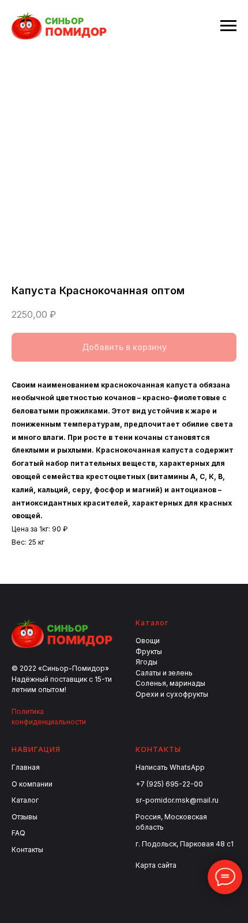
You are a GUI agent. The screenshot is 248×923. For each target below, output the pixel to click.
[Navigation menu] (228, 26)
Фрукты (149, 651)
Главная (26, 767)
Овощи (148, 640)
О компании (32, 784)
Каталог (25, 800)
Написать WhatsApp (170, 767)
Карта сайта (156, 865)
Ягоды (146, 662)
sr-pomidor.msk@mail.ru (177, 800)
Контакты (27, 849)
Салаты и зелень (164, 672)
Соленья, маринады (170, 683)
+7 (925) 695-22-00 (169, 784)
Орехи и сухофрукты (172, 694)
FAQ (18, 833)
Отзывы (24, 816)
